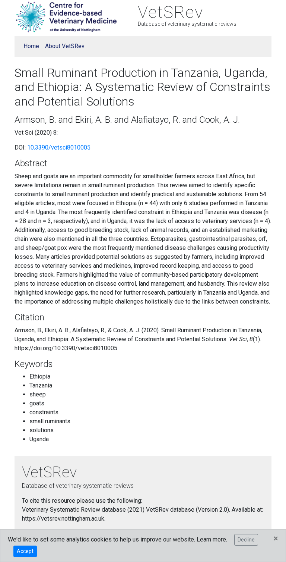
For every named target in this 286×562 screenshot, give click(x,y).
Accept (25, 551)
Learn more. (212, 539)
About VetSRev (65, 46)
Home (31, 46)
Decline (246, 540)
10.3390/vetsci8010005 (58, 147)
